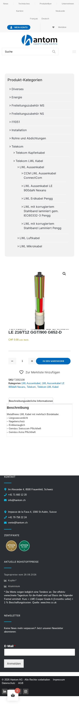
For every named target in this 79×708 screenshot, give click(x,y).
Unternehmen (68, 4)
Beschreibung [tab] (17, 401)
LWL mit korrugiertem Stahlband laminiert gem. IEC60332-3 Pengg (41, 211)
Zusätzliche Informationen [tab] (38, 401)
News (5, 4)
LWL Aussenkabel (32, 167)
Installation (19, 130)
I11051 (16, 122)
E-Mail (10, 646)
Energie (17, 97)
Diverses (18, 89)
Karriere (19, 11)
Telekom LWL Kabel (29, 161)
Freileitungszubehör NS (28, 113)
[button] (74, 52)
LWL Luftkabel (30, 238)
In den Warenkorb (53, 361)
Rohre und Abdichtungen (29, 138)
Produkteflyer (46, 4)
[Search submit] (53, 51)
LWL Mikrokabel (31, 246)
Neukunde (60, 11)
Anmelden (14, 663)
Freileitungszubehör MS (28, 105)
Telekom (17, 146)
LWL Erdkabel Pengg (38, 198)
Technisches (24, 4)
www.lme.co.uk (49, 602)
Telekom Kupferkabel (30, 152)
